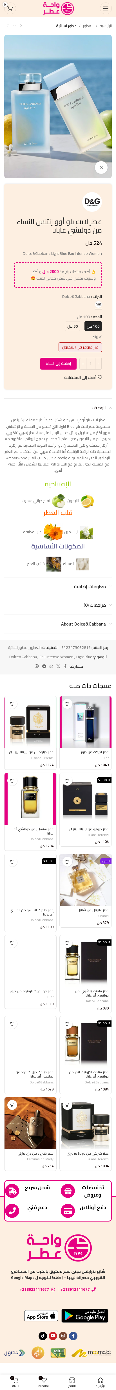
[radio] (98, 304)
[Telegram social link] (44, 666)
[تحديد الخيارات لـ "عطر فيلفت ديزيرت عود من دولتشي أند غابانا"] (12, 1024)
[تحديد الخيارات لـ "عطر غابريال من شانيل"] (67, 862)
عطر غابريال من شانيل (93, 910)
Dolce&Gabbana (23, 656)
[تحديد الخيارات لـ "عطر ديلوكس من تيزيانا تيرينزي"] (12, 704)
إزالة (95, 337)
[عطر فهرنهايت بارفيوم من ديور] (30, 961)
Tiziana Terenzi (42, 758)
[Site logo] (58, 8)
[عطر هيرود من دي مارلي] (30, 1123)
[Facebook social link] (65, 666)
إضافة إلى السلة (58, 363)
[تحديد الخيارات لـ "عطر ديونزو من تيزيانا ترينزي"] (67, 781)
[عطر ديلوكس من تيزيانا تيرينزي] (30, 722)
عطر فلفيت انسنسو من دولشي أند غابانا (31, 912)
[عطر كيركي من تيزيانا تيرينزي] (85, 1123)
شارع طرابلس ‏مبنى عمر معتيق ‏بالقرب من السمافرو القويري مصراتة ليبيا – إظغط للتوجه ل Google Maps (58, 1274)
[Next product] (7, 26)
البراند (97, 296)
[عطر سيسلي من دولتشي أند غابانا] (30, 799)
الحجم (97, 317)
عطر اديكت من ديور (95, 752)
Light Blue (84, 656)
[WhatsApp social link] (51, 666)
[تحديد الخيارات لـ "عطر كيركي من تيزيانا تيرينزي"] (67, 1105)
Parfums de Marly (40, 1159)
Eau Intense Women (56, 656)
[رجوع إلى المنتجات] (14, 26)
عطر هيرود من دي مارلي (35, 1153)
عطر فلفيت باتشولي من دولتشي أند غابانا (92, 993)
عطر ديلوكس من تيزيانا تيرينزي (31, 752)
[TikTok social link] (43, 1336)
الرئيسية (106, 26)
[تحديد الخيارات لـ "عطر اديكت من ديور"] (67, 704)
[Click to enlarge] (101, 167)
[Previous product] (21, 26)
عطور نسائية (66, 26)
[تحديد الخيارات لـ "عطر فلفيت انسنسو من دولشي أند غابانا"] (12, 862)
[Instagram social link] (63, 1336)
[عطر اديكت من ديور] (85, 722)
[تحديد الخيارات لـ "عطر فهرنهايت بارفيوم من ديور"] (12, 943)
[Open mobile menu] (106, 8)
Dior (105, 758)
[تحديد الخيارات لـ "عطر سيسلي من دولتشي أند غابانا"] (12, 781)
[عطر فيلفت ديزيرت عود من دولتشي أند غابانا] (30, 1042)
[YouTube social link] (53, 1336)
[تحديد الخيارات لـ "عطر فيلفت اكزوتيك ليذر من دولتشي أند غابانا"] (67, 1024)
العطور (88, 26)
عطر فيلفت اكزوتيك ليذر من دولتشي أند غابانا (89, 1074)
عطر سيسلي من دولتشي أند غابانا (33, 831)
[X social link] (58, 666)
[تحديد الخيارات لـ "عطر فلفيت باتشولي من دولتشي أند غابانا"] (67, 943)
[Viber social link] (37, 666)
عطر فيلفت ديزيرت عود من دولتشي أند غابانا (34, 1074)
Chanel (103, 915)
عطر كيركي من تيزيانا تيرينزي (88, 1153)
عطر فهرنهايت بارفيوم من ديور (31, 991)
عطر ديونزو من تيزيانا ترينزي (89, 829)
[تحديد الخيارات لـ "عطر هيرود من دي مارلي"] (12, 1105)
